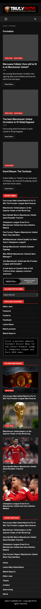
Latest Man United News (13, 567)
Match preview (9, 329)
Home (5, 563)
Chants (6, 581)
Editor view (8, 58)
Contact (6, 585)
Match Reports (9, 333)
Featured (7, 311)
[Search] (35, 19)
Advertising (8, 589)
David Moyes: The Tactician (20, 155)
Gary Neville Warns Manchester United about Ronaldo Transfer (20, 450)
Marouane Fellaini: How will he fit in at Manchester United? (20, 48)
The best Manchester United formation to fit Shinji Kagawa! (20, 103)
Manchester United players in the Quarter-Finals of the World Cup (20, 415)
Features (7, 315)
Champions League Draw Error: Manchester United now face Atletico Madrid (19, 225)
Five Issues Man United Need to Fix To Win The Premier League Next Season (20, 380)
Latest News (18, 58)
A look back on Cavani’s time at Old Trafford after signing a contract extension (18, 271)
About (5, 594)
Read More (9, 84)
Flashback (7, 320)
